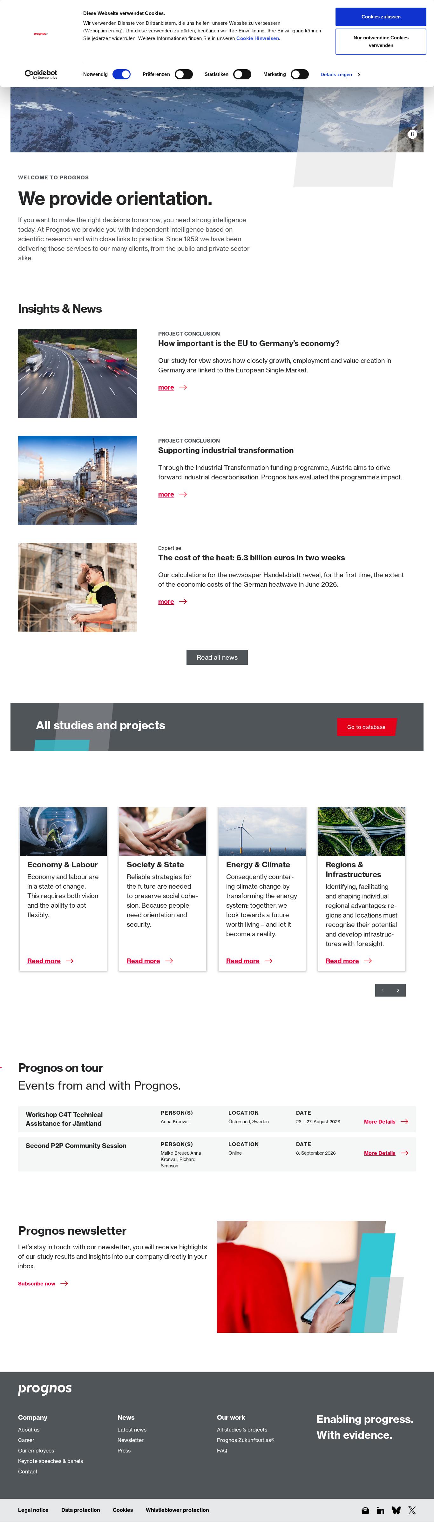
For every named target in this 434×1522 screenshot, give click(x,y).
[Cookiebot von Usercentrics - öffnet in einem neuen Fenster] (41, 74)
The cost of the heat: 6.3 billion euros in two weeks (251, 557)
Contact (27, 1471)
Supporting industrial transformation (226, 450)
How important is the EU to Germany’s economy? (249, 343)
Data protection (80, 1510)
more (166, 387)
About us (28, 1429)
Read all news (217, 657)
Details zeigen (336, 74)
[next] (398, 990)
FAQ (222, 1450)
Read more (44, 961)
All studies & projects (242, 1429)
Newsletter (131, 1440)
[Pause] (412, 134)
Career (26, 1440)
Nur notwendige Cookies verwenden (381, 41)
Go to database (366, 727)
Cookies (123, 1510)
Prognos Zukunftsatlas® (245, 1440)
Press (124, 1450)
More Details (380, 1121)
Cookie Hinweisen (257, 38)
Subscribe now (36, 1283)
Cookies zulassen (381, 16)
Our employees (36, 1450)
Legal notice (33, 1510)
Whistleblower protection (177, 1510)
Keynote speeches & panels (50, 1461)
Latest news (132, 1429)
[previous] (382, 990)
